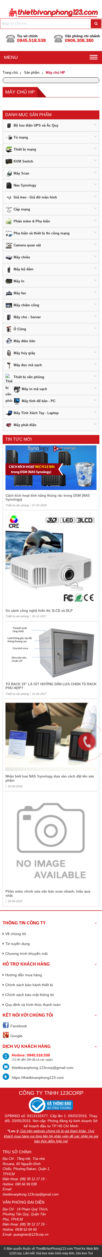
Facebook (18, 1026)
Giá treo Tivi (84, 1253)
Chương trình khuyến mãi (26, 953)
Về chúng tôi (15, 934)
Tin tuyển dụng (17, 944)
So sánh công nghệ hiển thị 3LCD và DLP (39, 611)
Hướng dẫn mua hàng (23, 975)
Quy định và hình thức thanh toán (33, 1005)
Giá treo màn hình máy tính (55, 1253)
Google (16, 1036)
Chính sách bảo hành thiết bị (29, 985)
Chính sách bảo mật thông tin (29, 995)
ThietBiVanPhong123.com (54, 1248)
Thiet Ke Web (83, 1248)
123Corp (15, 1253)
